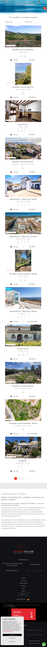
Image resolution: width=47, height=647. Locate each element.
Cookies (32, 605)
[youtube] (38, 570)
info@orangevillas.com (12, 570)
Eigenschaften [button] (23, 583)
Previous (7, 36)
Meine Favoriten (33, 1)
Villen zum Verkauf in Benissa (34, 643)
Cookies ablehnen (12, 641)
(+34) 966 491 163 (35, 564)
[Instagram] (35, 570)
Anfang (23, 578)
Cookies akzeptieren (12, 634)
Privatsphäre (27, 605)
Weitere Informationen (7, 631)
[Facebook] (28, 570)
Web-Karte (37, 605)
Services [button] (23, 585)
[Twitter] (31, 570)
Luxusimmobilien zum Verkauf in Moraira (34, 630)
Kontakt (22, 594)
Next (39, 36)
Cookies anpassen (12, 638)
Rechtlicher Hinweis (19, 605)
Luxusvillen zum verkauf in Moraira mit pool (34, 634)
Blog (23, 588)
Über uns (23, 580)
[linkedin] (41, 570)
